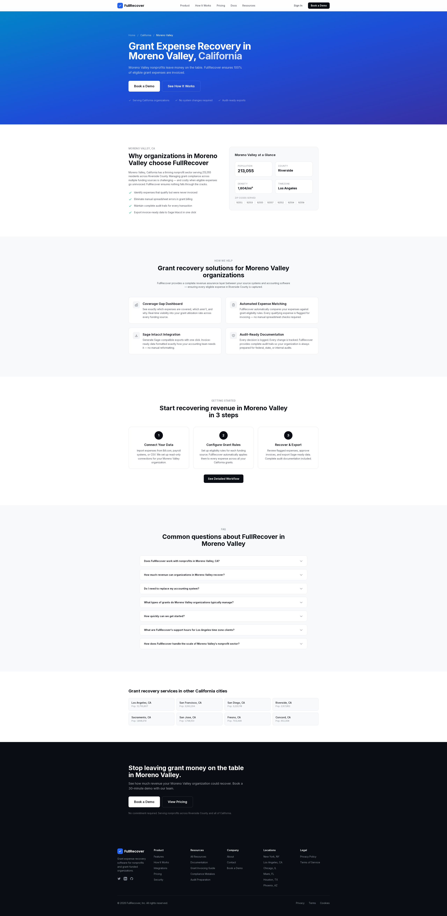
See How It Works (181, 86)
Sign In (298, 5)
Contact (231, 862)
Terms (312, 903)
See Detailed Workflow (223, 478)
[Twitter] (119, 878)
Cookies (325, 903)
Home (132, 35)
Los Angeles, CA (272, 862)
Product (185, 5)
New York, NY (271, 856)
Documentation (199, 862)
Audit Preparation (200, 879)
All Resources (198, 856)
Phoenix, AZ (270, 885)
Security (158, 879)
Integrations (160, 868)
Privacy (300, 903)
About (230, 856)
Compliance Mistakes (202, 873)
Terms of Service (310, 862)
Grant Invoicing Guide (202, 868)
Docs (234, 5)
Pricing (221, 5)
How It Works (203, 5)
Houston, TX (270, 879)
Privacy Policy (308, 856)
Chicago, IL (269, 868)
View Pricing (177, 802)
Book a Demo (319, 5)
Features (159, 856)
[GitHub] (131, 878)
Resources (248, 5)
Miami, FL (268, 873)
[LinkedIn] (125, 878)
